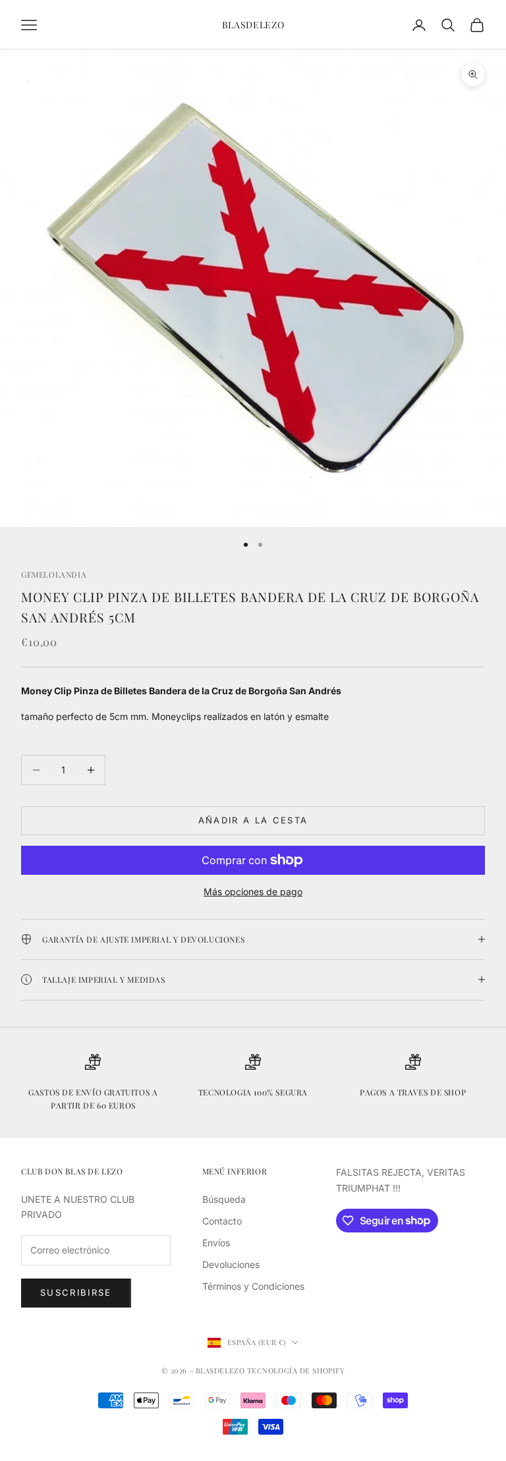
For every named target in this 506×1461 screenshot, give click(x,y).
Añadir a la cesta (253, 820)
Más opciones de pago (253, 891)
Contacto (222, 1221)
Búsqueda (224, 1199)
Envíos (216, 1242)
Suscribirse (76, 1292)
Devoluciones (231, 1264)
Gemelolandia (53, 574)
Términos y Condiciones (253, 1286)
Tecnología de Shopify (296, 1370)
